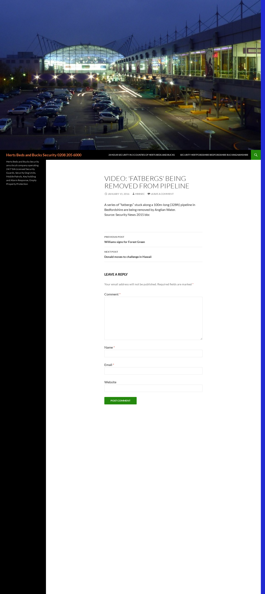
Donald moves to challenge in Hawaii (128, 254)
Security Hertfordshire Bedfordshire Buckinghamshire (214, 154)
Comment (112, 294)
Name (109, 347)
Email (109, 365)
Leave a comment (162, 193)
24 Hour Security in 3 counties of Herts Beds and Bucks (141, 154)
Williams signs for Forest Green (124, 239)
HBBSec (140, 193)
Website (110, 382)
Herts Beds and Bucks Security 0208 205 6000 (43, 155)
